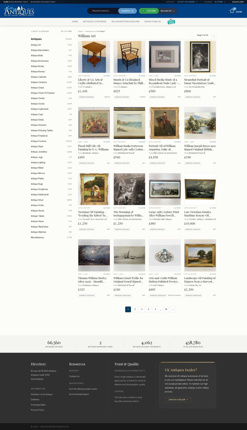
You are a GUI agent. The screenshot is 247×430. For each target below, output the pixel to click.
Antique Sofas (51, 205)
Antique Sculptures (51, 189)
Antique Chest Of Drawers (51, 93)
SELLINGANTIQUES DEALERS (125, 21)
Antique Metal (51, 168)
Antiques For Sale (93, 31)
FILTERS (149, 11)
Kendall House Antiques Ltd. (164, 87)
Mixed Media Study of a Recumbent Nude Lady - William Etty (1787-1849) (163, 83)
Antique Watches (51, 232)
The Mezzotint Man (197, 87)
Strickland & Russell (126, 153)
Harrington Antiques (91, 285)
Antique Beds (51, 55)
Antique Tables (51, 216)
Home (80, 31)
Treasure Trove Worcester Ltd (95, 219)
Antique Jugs (51, 157)
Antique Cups (51, 114)
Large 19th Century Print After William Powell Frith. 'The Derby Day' (164, 215)
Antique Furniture (51, 141)
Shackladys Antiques (91, 153)
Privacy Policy (37, 410)
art (179, 97)
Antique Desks (51, 120)
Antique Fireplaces (51, 136)
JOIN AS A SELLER (177, 400)
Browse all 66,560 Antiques (43, 371)
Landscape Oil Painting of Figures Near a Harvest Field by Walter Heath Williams (199, 283)
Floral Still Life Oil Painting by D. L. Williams (93, 147)
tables (107, 97)
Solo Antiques (158, 285)
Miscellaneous (51, 237)
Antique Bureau (51, 71)
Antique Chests (51, 98)
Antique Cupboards (51, 109)
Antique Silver (51, 200)
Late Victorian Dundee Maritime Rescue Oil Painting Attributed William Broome (197, 217)
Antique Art (51, 45)
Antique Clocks (51, 104)
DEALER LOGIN (238, 2)
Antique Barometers (51, 50)
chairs (142, 97)
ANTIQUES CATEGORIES (94, 21)
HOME (75, 21)
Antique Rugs (51, 184)
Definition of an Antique (41, 394)
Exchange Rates (38, 405)
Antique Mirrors (51, 173)
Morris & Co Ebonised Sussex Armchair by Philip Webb (129, 83)
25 (166, 309)
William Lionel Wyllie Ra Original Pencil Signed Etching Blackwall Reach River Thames (128, 283)
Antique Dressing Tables (51, 130)
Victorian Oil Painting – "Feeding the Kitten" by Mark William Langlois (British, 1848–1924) (92, 217)
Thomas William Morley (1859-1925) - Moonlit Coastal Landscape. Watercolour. (92, 283)
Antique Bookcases (51, 61)
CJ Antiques (87, 87)
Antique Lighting (51, 162)
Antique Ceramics (51, 82)
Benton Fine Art (195, 285)
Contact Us (74, 376)
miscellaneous (174, 295)
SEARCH (126, 11)
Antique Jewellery (51, 152)
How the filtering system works (83, 389)
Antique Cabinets (51, 77)
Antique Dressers (51, 125)
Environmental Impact (79, 394)
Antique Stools (51, 211)
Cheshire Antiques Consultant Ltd (202, 219)
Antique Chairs (51, 88)
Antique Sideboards (51, 194)
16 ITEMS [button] (219, 2)
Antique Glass (51, 146)
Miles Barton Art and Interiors (165, 153)
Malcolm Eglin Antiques (162, 219)
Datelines (35, 399)
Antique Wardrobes (51, 227)
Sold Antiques (37, 379)
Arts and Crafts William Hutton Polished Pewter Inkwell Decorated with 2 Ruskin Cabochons (164, 283)
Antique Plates (51, 178)
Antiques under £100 (40, 375)
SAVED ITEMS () (153, 21)
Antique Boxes (51, 66)
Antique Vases (51, 221)
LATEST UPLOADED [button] (186, 2)
